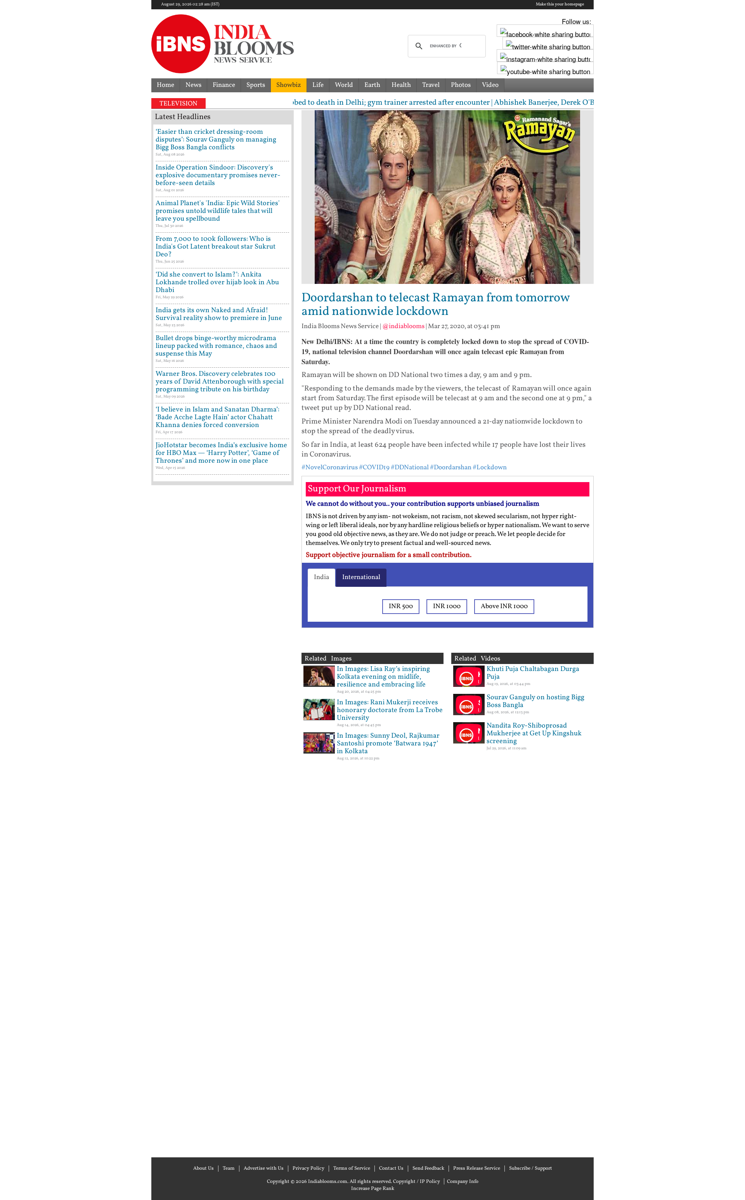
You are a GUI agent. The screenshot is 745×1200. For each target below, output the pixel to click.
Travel (431, 85)
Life (318, 85)
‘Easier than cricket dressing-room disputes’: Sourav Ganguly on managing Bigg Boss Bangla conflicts (216, 139)
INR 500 (401, 606)
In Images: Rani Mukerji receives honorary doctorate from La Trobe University (390, 710)
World (344, 85)
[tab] (321, 577)
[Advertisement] (222, 820)
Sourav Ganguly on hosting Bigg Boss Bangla (535, 701)
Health (401, 85)
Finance (224, 85)
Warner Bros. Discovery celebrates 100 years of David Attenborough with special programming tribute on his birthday (220, 381)
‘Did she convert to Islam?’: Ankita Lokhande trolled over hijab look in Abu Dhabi (217, 282)
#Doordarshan (450, 467)
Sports (255, 85)
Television (178, 103)
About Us (203, 1168)
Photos (461, 85)
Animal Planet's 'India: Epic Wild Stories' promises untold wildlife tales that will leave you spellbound (218, 211)
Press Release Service (476, 1168)
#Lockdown (490, 467)
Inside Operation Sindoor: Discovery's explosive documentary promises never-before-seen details (218, 175)
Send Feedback (428, 1168)
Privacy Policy (308, 1168)
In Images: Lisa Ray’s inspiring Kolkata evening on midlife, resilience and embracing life (383, 677)
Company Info (462, 1181)
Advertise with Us (264, 1168)
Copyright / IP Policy (416, 1181)
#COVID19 (374, 467)
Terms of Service (351, 1168)
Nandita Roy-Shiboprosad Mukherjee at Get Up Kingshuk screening (534, 733)
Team (229, 1168)
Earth (372, 85)
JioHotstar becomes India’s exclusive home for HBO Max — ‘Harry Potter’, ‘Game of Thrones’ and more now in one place (221, 453)
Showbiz (288, 85)
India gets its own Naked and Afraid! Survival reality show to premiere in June (219, 314)
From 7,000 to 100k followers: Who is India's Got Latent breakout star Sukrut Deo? (215, 246)
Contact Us (391, 1168)
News (193, 85)
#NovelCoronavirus (329, 467)
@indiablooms (403, 326)
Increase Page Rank (372, 1188)
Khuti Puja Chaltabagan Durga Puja (533, 673)
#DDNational (410, 467)
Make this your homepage (560, 4)
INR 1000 (447, 606)
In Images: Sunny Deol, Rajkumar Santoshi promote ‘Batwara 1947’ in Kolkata (388, 743)
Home (165, 85)
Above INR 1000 (504, 606)
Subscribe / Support (530, 1168)
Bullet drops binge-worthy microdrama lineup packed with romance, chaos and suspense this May (216, 346)
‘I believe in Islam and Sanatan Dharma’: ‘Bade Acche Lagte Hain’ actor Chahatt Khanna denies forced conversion (217, 417)
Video (490, 85)
